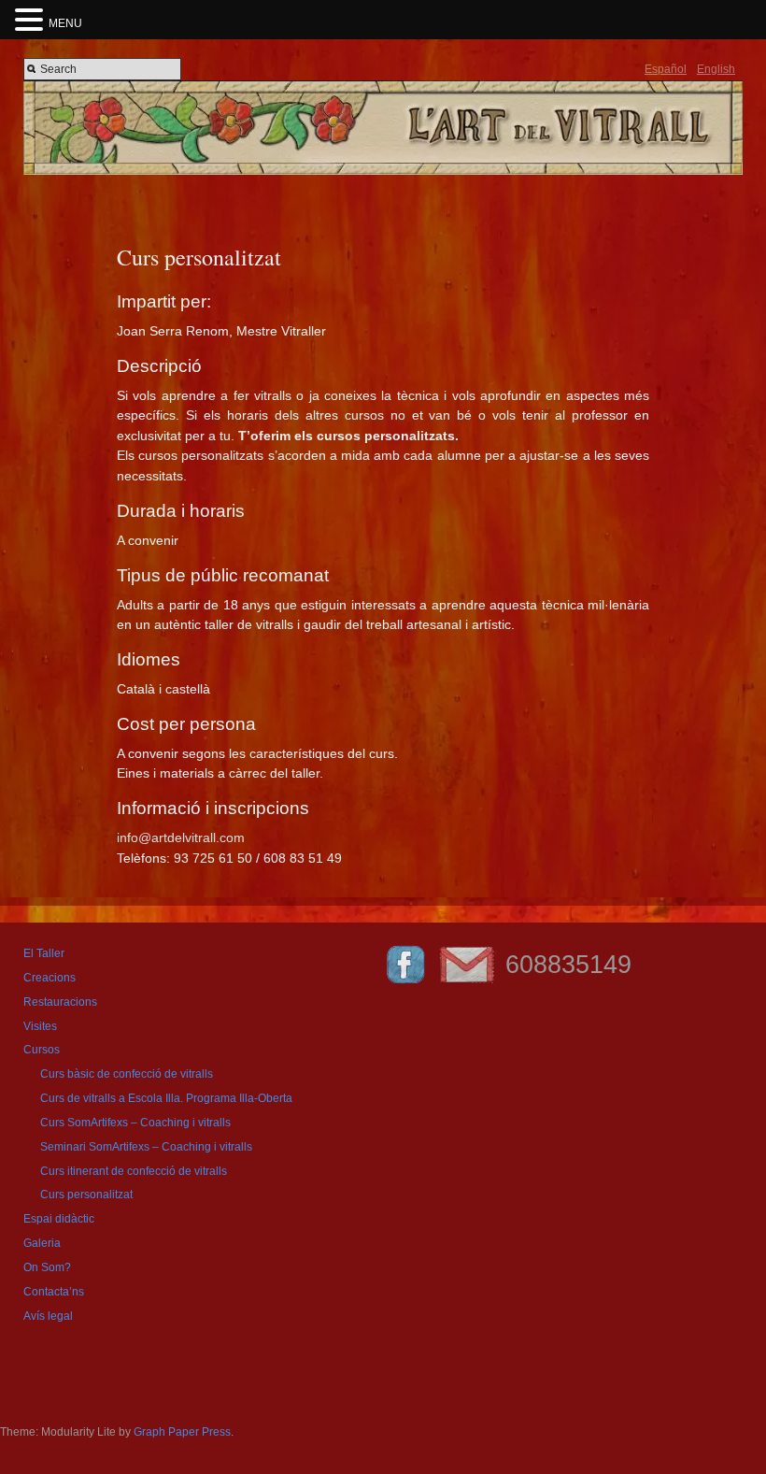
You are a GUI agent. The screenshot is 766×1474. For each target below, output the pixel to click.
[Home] (383, 171)
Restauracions (60, 1002)
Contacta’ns (53, 1291)
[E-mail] (466, 983)
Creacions (49, 977)
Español (666, 69)
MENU (65, 23)
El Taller (43, 953)
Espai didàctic (58, 1218)
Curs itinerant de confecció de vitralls (133, 1171)
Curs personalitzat (86, 1194)
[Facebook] (405, 983)
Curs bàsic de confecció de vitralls (126, 1074)
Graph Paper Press (182, 1432)
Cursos (41, 1049)
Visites (40, 1026)
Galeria (42, 1243)
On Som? (47, 1267)
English (716, 69)
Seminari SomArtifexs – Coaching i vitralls (146, 1146)
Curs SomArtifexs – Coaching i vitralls (135, 1122)
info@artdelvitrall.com (181, 837)
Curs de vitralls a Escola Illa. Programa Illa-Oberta (166, 1098)
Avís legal (48, 1316)
